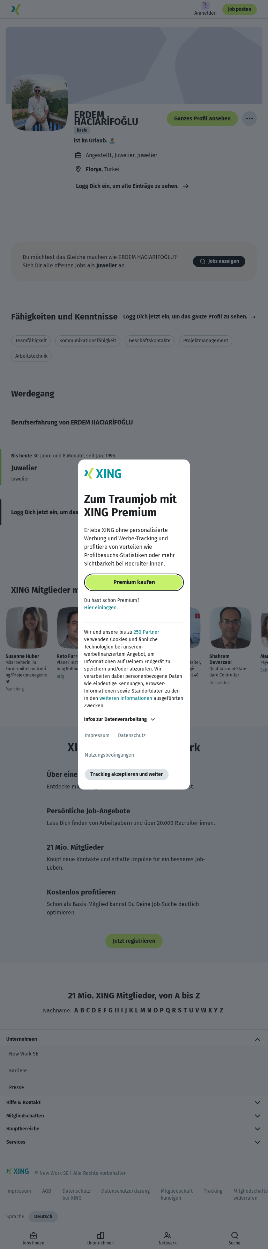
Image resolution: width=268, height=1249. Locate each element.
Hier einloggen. (101, 608)
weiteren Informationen (125, 698)
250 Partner (146, 632)
